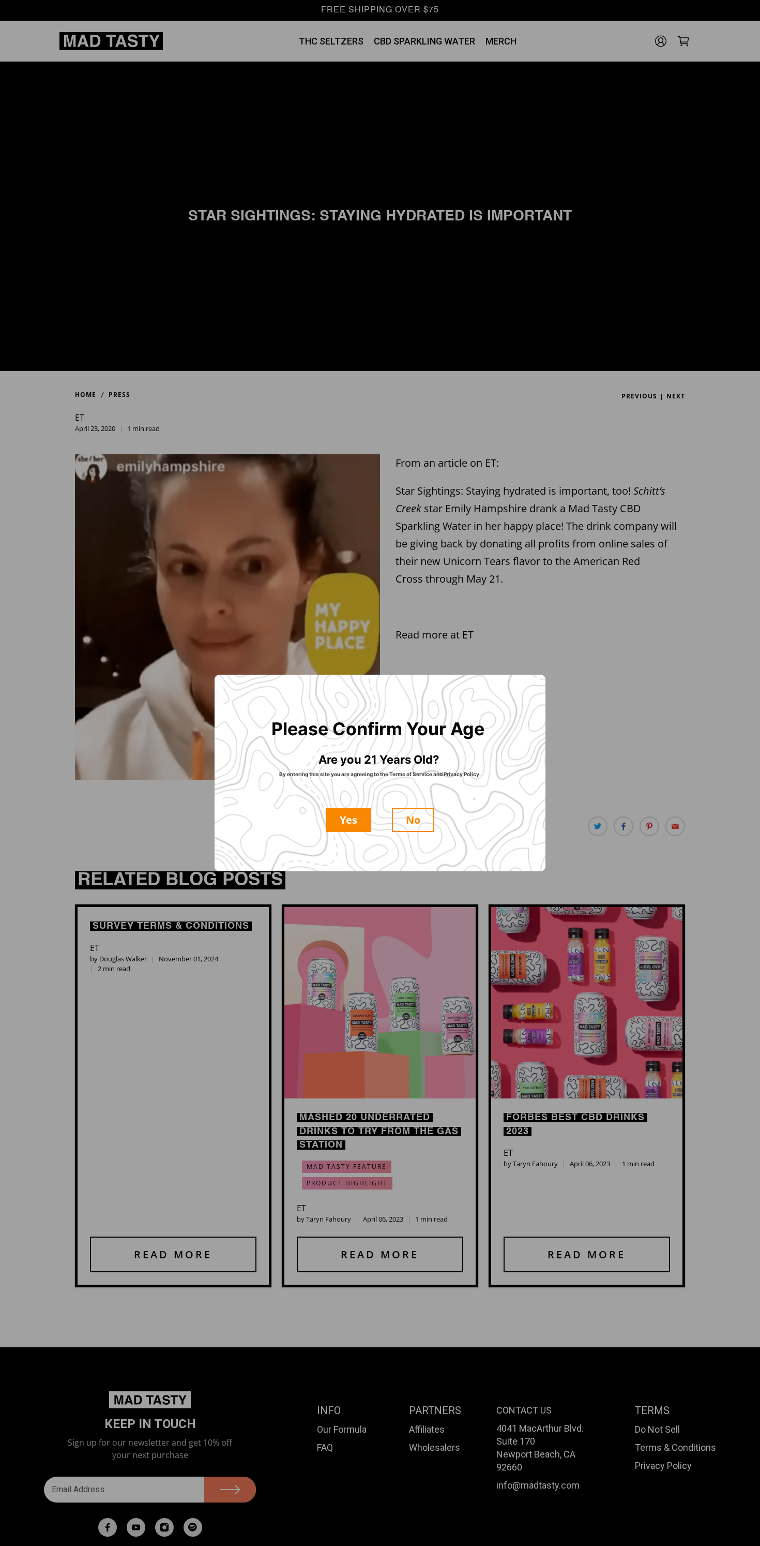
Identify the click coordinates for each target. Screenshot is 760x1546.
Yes (348, 820)
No (413, 820)
